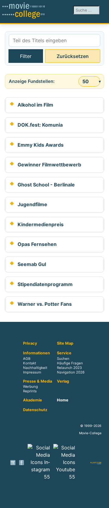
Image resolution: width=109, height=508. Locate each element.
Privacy (30, 343)
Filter (25, 56)
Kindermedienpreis (41, 224)
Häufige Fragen (70, 363)
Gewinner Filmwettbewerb (49, 165)
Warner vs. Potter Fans (45, 304)
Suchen (63, 358)
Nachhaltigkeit (35, 368)
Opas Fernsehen (37, 244)
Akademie (32, 400)
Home (62, 400)
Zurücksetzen (73, 56)
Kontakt (29, 363)
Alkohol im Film (35, 105)
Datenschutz (35, 410)
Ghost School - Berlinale (46, 185)
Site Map (65, 343)
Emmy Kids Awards (41, 145)
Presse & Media (37, 381)
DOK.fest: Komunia (40, 125)
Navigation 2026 (70, 372)
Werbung (30, 387)
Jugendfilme (32, 204)
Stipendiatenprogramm (45, 284)
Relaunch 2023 (69, 368)
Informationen (36, 353)
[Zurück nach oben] (101, 500)
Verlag (63, 381)
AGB (26, 358)
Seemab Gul (32, 264)
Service (64, 353)
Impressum (32, 372)
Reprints (30, 391)
